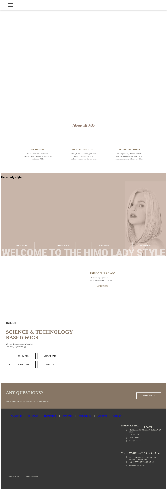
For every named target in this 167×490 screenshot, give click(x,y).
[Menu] (10, 5)
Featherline (50, 364)
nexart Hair (23, 364)
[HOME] (83, 8)
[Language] (158, 5)
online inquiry (149, 396)
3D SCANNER (23, 356)
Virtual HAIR (50, 356)
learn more (102, 286)
